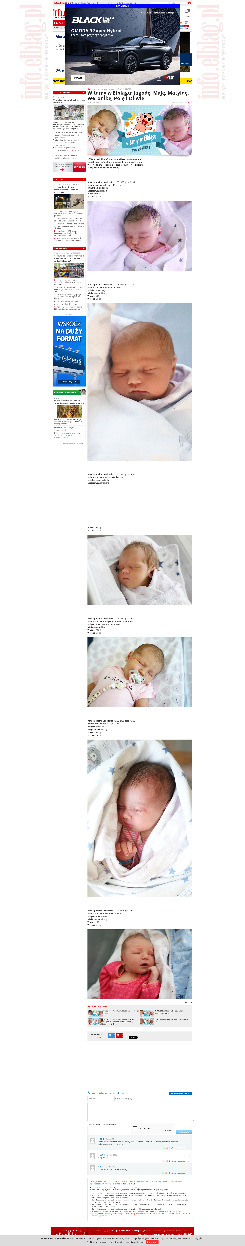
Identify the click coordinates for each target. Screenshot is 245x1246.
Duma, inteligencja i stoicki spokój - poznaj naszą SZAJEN (69, 402)
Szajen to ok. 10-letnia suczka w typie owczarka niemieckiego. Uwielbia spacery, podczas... (68, 422)
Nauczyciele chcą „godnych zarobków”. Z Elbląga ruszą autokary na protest (69, 282)
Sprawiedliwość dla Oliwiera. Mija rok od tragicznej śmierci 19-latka (69, 219)
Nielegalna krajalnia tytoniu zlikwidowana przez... (66, 148)
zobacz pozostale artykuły (73, 443)
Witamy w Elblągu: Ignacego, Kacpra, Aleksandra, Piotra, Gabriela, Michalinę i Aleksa (119, 1021)
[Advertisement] (168, 177)
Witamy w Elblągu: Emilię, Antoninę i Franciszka (169, 1012)
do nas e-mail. (129, 1184)
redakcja (112, 1231)
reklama (157, 1231)
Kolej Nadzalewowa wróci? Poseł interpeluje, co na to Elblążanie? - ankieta (68, 289)
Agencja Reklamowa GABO (181, 1234)
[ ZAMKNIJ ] (122, 6)
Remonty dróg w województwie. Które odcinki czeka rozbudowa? (68, 308)
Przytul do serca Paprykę (64, 427)
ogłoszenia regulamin (172, 1231)
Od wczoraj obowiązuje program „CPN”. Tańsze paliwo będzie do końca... (69, 296)
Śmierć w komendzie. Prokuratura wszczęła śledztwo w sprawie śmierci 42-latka (69, 226)
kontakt (88, 1231)
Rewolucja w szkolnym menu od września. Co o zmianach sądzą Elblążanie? (69, 258)
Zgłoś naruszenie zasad (178, 1148)
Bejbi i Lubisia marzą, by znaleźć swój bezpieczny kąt (67, 434)
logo (104, 1231)
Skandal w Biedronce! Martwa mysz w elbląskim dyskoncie (66, 190)
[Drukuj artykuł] (172, 105)
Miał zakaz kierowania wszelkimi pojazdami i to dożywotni (67, 141)
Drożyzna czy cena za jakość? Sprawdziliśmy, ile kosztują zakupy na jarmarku (69, 213)
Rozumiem (152, 1242)
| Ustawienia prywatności (186, 1232)
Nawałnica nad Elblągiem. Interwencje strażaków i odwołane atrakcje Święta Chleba (68, 233)
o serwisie (97, 1231)
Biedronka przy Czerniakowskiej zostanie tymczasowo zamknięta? (68, 239)
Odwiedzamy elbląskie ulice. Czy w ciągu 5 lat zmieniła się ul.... (69, 133)
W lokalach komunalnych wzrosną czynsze (69, 101)
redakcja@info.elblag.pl (72, 1231)
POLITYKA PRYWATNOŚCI (127, 1231)
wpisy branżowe (145, 1231)
